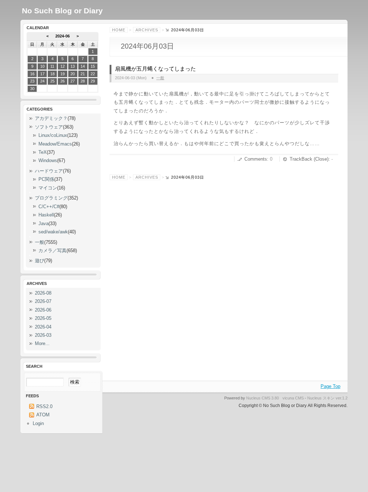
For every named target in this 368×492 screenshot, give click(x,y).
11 (52, 66)
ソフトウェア (49, 127)
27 (72, 81)
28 (82, 81)
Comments (255, 159)
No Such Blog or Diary (62, 10)
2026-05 (43, 318)
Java (43, 223)
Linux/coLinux (52, 135)
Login (38, 423)
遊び (39, 260)
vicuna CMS (293, 398)
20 (72, 74)
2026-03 (43, 335)
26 (62, 81)
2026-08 (43, 293)
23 (32, 81)
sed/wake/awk (53, 231)
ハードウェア (49, 171)
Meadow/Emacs (55, 144)
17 (42, 74)
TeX (42, 152)
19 (62, 74)
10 (42, 66)
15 (93, 66)
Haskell (46, 215)
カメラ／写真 (52, 250)
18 (52, 74)
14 (82, 66)
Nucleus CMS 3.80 (262, 398)
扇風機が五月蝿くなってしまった (155, 69)
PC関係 (46, 179)
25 (52, 81)
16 (32, 74)
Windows (47, 160)
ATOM (43, 414)
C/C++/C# (48, 206)
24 (42, 81)
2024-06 (62, 36)
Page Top (330, 386)
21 (82, 74)
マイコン (47, 188)
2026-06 (43, 310)
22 (93, 74)
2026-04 (43, 327)
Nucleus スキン (321, 398)
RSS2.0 (44, 406)
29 (93, 81)
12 (62, 66)
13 (72, 66)
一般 (160, 78)
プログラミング (51, 198)
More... (42, 343)
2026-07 (43, 301)
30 (32, 88)
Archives (146, 30)
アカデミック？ (51, 118)
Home (118, 30)
